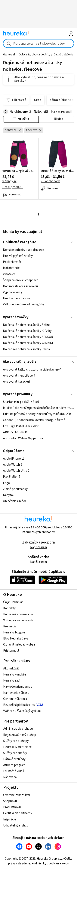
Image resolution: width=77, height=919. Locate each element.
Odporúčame (13, 451)
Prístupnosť (11, 650)
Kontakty (9, 608)
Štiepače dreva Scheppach (20, 280)
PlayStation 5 (12, 477)
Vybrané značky (15, 317)
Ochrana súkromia (15, 699)
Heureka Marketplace (17, 747)
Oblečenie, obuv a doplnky (34, 55)
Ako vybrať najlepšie (19, 361)
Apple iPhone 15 (13, 458)
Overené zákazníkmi (16, 795)
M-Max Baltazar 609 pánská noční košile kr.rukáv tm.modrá (38, 408)
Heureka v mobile (14, 674)
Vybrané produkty (18, 394)
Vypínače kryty (12, 292)
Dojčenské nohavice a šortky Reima (26, 349)
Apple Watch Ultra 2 (16, 471)
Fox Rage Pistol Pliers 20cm (21, 426)
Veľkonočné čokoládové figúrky (23, 304)
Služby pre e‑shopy (16, 741)
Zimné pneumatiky (15, 489)
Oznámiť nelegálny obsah (20, 644)
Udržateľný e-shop (15, 825)
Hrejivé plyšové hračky (18, 256)
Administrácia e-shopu (18, 728)
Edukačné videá (13, 771)
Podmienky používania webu (50, 863)
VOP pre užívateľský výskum (22, 711)
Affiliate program (14, 765)
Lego (6, 483)
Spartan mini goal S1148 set (21, 402)
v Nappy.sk (9, 181)
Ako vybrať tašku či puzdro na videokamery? (32, 369)
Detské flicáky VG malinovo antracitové (58, 171)
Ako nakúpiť (11, 668)
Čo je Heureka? (13, 602)
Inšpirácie (9, 819)
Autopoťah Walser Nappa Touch (24, 438)
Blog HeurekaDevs (15, 638)
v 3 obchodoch (50, 181)
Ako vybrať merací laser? (19, 375)
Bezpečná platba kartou (19, 705)
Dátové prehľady (14, 759)
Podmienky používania (18, 614)
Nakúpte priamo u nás (17, 686)
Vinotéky (9, 274)
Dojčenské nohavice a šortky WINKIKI (28, 343)
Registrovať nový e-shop (19, 735)
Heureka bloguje (14, 632)
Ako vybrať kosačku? (16, 381)
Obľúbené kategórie (19, 242)
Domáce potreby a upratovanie (23, 250)
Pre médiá (9, 626)
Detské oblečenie (63, 55)
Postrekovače (12, 262)
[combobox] (38, 43)
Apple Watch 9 (12, 464)
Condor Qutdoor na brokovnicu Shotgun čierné (34, 420)
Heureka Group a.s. (49, 858)
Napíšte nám (38, 547)
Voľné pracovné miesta (18, 620)
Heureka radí (11, 680)
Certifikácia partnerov (17, 813)
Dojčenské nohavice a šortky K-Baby (27, 331)
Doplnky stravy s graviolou (20, 286)
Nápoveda (10, 777)
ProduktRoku (12, 807)
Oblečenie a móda (15, 501)
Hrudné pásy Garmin (16, 298)
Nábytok (8, 495)
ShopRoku (10, 801)
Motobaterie (11, 268)
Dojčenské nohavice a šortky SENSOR (28, 337)
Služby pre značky (15, 753)
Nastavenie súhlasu (16, 693)
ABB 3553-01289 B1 (16, 432)
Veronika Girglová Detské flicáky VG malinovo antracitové (19, 171)
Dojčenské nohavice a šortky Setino (26, 325)
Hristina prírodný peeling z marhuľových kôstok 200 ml (38, 414)
